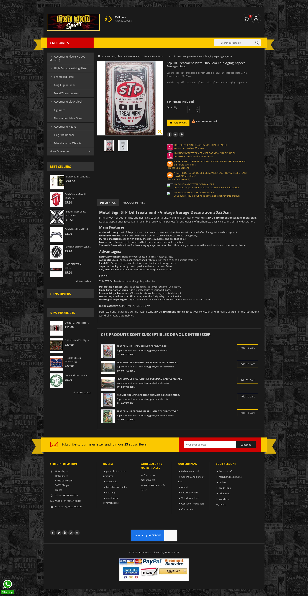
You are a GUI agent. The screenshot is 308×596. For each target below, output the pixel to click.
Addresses (224, 493)
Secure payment (190, 492)
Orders (222, 482)
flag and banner (62, 135)
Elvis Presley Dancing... (78, 176)
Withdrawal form (190, 498)
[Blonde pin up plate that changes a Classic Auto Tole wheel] (108, 400)
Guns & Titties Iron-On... (77, 375)
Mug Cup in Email (62, 85)
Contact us (187, 509)
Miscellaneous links (116, 487)
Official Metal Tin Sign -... (77, 340)
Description (108, 202)
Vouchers (224, 499)
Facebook (52, 532)
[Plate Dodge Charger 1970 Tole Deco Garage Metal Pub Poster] (108, 384)
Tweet (175, 134)
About (184, 487)
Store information (63, 464)
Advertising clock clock (66, 101)
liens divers (60, 294)
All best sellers (83, 281)
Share (169, 134)
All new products (82, 392)
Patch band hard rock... (77, 229)
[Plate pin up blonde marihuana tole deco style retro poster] (108, 416)
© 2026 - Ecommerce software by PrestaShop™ (154, 552)
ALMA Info (111, 481)
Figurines (57, 110)
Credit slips (225, 487)
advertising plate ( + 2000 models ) (67, 58)
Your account (226, 464)
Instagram (77, 532)
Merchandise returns (230, 476)
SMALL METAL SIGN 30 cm (134, 306)
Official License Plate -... (77, 322)
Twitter (58, 532)
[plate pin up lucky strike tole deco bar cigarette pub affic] (108, 351)
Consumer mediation (192, 503)
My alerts (221, 504)
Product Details (134, 202)
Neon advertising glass (66, 118)
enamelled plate (62, 76)
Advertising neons (63, 126)
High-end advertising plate (68, 68)
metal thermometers (65, 93)
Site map (110, 492)
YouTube (65, 532)
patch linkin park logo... (78, 246)
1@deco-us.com (73, 506)
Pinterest (181, 134)
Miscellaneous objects (65, 143)
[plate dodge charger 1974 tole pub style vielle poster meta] (108, 367)
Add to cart (178, 122)
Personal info (226, 471)
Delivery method (190, 471)
